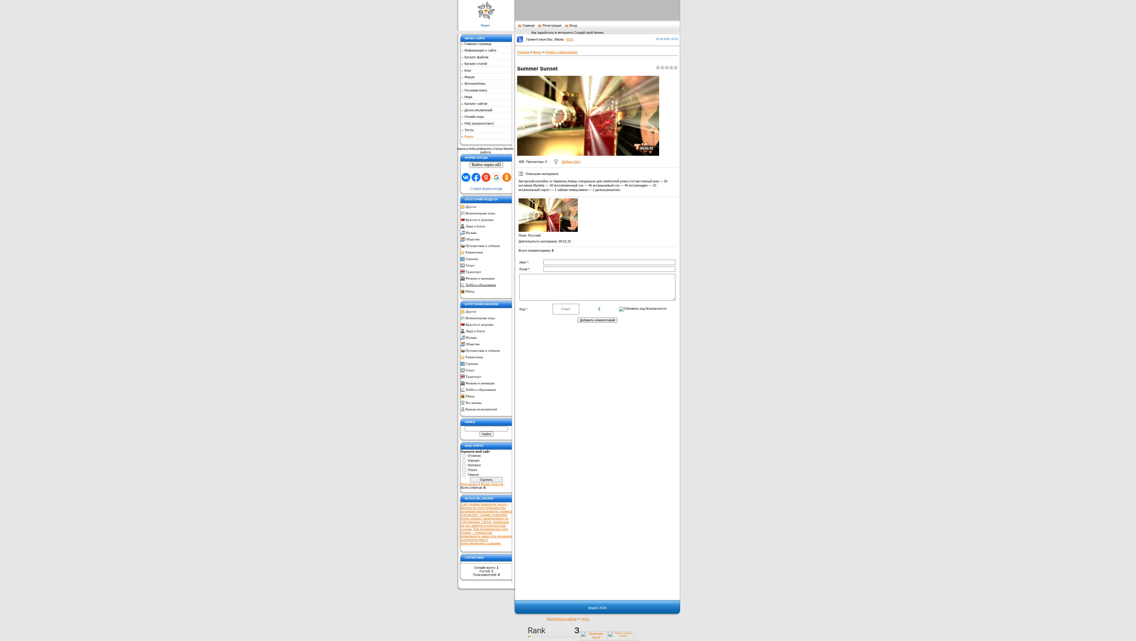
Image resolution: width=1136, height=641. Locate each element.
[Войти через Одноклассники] (506, 177)
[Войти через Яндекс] (486, 177)
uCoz (585, 619)
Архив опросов (492, 484)
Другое (471, 206)
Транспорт (473, 272)
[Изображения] (548, 215)
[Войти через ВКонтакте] (466, 177)
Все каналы (473, 402)
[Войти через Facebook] (476, 177)
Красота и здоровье (479, 219)
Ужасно (473, 474)
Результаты (469, 484)
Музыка (471, 232)
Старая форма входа (486, 188)
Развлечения (474, 252)
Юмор (470, 291)
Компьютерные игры (480, 213)
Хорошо (474, 460)
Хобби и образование (481, 285)
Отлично (474, 455)
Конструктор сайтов (562, 619)
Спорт (470, 265)
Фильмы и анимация (480, 278)
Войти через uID (486, 165)
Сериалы (472, 259)
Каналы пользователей (481, 409)
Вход (573, 25)
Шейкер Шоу (571, 161)
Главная (528, 25)
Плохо (472, 470)
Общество (473, 239)
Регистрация (552, 25)
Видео (537, 52)
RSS (570, 39)
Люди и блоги (475, 226)
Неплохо (474, 465)
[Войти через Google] (496, 177)
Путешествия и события (483, 246)
